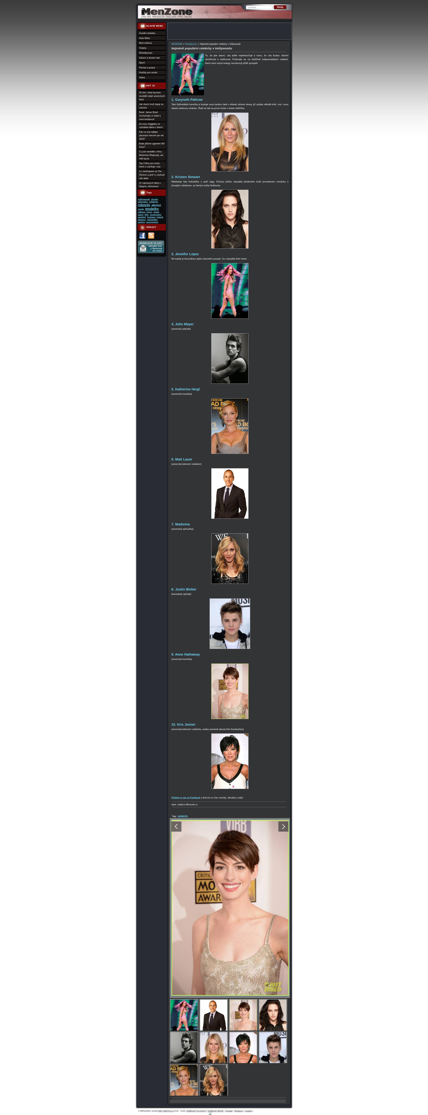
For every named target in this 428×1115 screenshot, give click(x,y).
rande (141, 209)
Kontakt (229, 1111)
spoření (142, 217)
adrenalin (143, 202)
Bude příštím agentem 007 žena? (152, 145)
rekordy (144, 205)
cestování (155, 214)
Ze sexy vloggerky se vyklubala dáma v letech (151, 126)
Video (142, 77)
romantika (152, 219)
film (147, 214)
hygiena (151, 217)
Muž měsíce (145, 43)
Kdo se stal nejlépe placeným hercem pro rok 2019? (151, 135)
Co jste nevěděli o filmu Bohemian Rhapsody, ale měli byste (151, 155)
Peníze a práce (147, 67)
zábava (141, 212)
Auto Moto (144, 38)
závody (154, 199)
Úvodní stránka (147, 33)
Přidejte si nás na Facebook (185, 797)
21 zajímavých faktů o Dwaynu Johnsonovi (150, 185)
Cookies (248, 1111)
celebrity (183, 816)
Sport (142, 62)
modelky (152, 209)
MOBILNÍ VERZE (216, 1111)
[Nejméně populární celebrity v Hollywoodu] (187, 94)
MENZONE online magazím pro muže (165, 17)
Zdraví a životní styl (149, 57)
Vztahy (142, 48)
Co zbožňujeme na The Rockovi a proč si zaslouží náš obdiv (152, 175)
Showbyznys (191, 44)
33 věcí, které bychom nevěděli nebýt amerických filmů (152, 96)
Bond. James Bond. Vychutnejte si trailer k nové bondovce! (150, 115)
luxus (149, 212)
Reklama (238, 1111)
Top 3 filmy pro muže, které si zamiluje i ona (149, 165)
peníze (141, 222)
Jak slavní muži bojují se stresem (151, 106)
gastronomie (152, 222)
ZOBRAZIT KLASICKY (197, 1111)
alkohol (156, 205)
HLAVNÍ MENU (154, 26)
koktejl (160, 217)
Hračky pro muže (148, 72)
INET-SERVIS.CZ (166, 1111)
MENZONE (177, 44)
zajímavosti (144, 199)
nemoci (142, 219)
